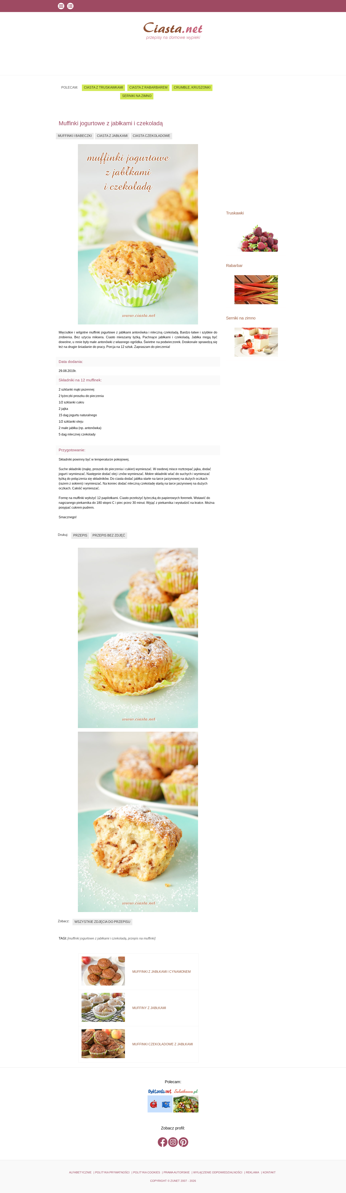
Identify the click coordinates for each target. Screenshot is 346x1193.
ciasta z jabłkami (112, 135)
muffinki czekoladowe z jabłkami (162, 1044)
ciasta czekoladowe (151, 135)
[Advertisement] (256, 143)
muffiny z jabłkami (149, 1008)
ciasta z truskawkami (103, 87)
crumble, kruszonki (192, 87)
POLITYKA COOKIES (146, 1172)
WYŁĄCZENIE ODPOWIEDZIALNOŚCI (217, 1172)
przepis (80, 535)
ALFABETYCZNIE (80, 1172)
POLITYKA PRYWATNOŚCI (112, 1172)
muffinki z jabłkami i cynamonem (161, 971)
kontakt (269, 1172)
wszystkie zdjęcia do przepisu (102, 921)
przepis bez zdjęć (109, 535)
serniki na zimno (136, 96)
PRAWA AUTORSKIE (177, 1172)
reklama (252, 1172)
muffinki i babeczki (75, 135)
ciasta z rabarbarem (148, 87)
